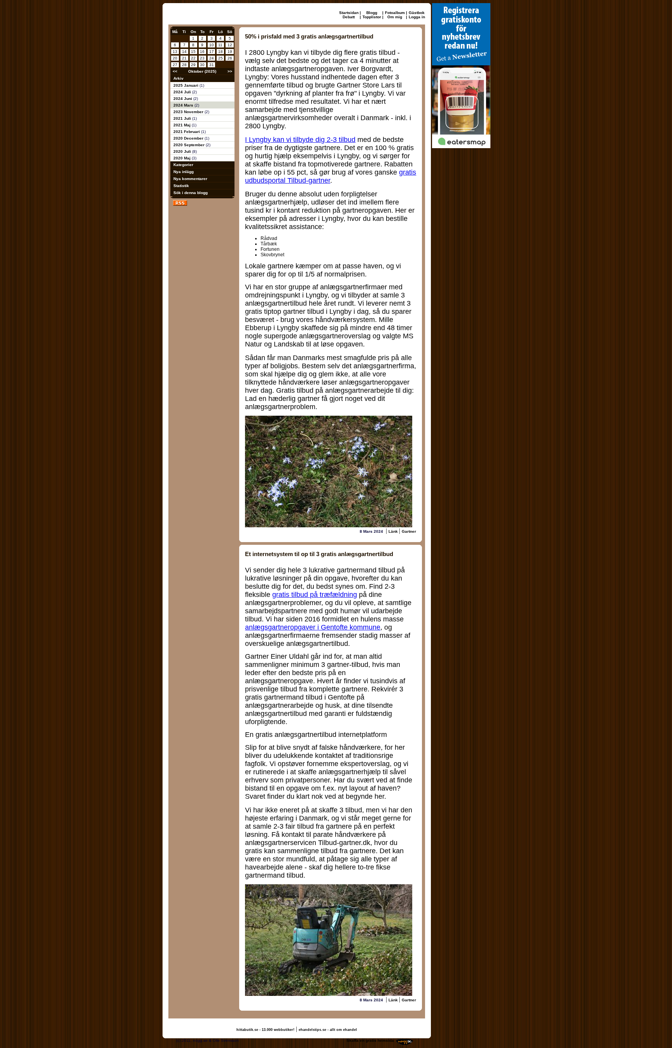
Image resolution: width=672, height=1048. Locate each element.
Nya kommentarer (190, 179)
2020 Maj (182, 158)
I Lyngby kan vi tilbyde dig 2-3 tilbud (300, 139)
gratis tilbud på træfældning (314, 594)
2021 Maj (182, 125)
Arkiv (178, 78)
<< (175, 71)
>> (230, 71)
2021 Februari (187, 131)
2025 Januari (186, 85)
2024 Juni (183, 98)
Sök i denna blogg (190, 193)
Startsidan (349, 12)
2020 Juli (182, 151)
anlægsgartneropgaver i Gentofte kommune (312, 627)
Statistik (181, 186)
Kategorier (183, 165)
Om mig (394, 17)
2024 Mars (183, 105)
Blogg (371, 12)
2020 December (189, 138)
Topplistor (371, 17)
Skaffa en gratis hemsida (370, 1040)
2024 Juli (182, 92)
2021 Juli (182, 118)
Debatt (349, 17)
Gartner (409, 531)
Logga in (417, 17)
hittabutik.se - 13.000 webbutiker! (265, 1030)
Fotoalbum (395, 12)
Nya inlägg (183, 172)
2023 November (189, 112)
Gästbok (417, 12)
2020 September (189, 145)
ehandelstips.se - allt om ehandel (328, 1030)
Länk (393, 531)
